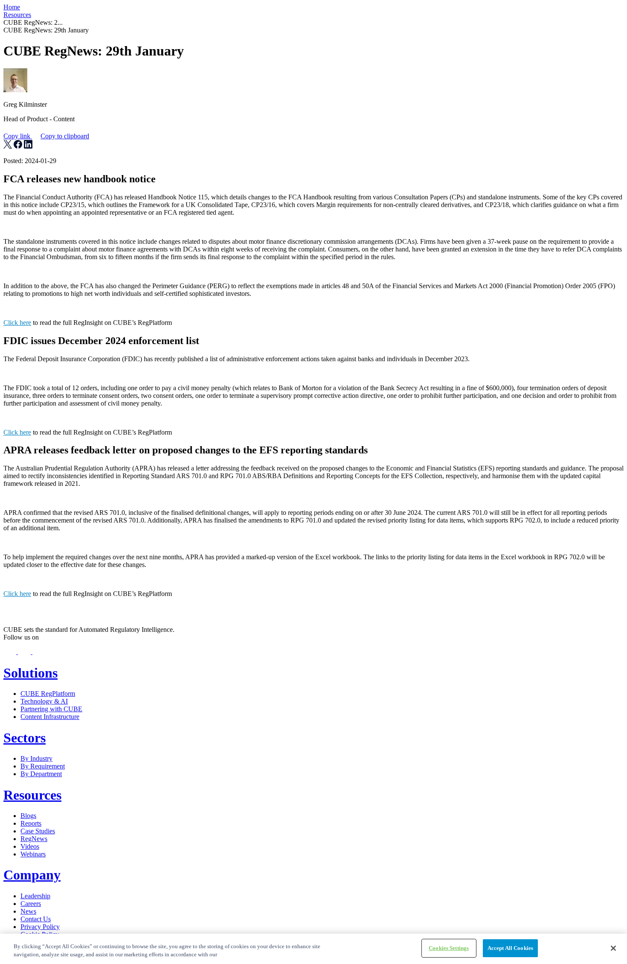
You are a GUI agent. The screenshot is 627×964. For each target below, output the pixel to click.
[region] (313, 949)
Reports (30, 823)
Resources (17, 14)
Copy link (46, 136)
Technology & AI (44, 701)
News (28, 911)
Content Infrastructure (49, 716)
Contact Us (35, 919)
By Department (41, 773)
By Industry (36, 758)
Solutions (30, 673)
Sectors (24, 737)
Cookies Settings (449, 948)
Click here (17, 322)
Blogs (28, 815)
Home (11, 7)
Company (32, 874)
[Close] (613, 948)
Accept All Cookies (510, 948)
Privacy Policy (40, 926)
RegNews (33, 838)
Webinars (33, 854)
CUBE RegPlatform (47, 693)
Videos (29, 846)
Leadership (35, 896)
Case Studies (37, 831)
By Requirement (42, 766)
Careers (30, 903)
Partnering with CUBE (51, 709)
